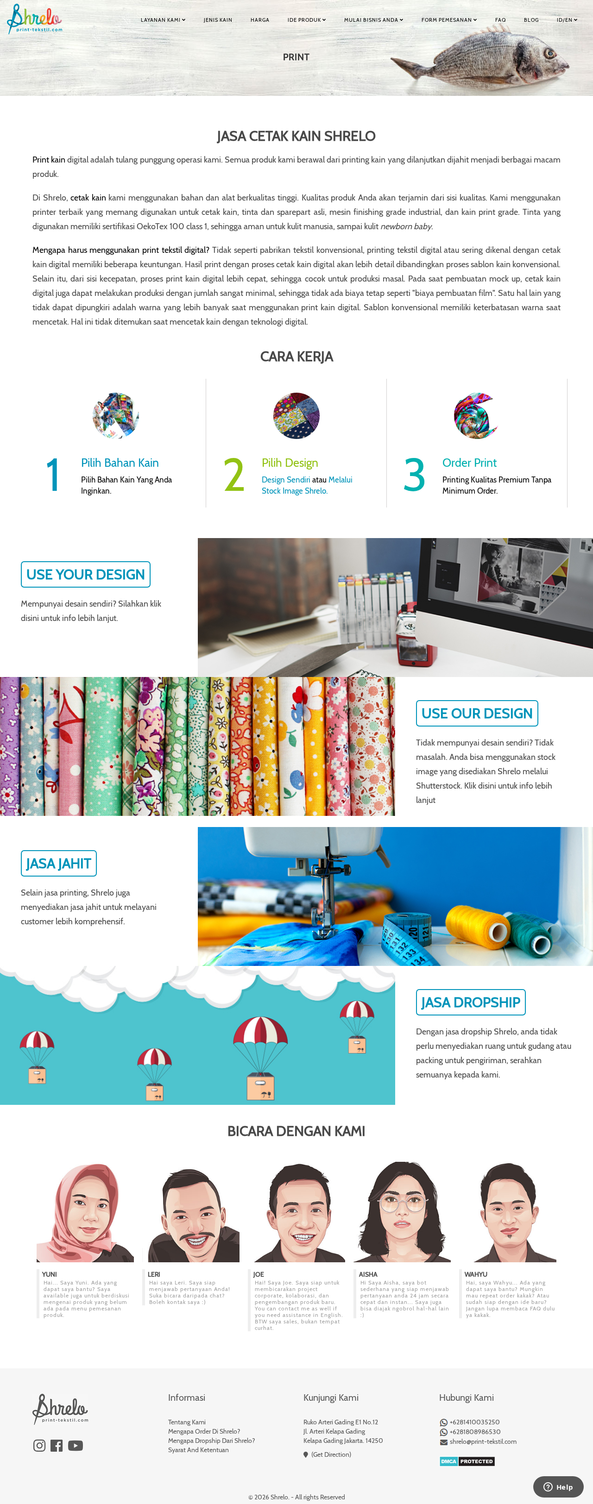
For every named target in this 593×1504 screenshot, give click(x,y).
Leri (154, 1274)
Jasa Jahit (58, 863)
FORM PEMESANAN (447, 20)
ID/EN (565, 20)
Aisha (368, 1274)
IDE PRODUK (305, 20)
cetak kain (88, 198)
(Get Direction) (331, 1454)
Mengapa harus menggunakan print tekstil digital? (120, 250)
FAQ (500, 20)
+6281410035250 (474, 1422)
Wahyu (476, 1274)
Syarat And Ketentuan (198, 1450)
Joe (258, 1274)
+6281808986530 (474, 1432)
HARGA (260, 20)
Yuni (49, 1274)
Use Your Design (85, 574)
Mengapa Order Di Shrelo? (204, 1431)
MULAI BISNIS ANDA (372, 20)
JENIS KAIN (218, 20)
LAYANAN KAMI (161, 20)
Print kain (48, 160)
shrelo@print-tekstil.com (482, 1441)
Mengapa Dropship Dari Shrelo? (211, 1440)
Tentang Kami (187, 1422)
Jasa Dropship (471, 1002)
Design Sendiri (286, 479)
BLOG (531, 20)
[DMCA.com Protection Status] (467, 1460)
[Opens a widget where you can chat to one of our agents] (558, 1487)
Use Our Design (477, 713)
